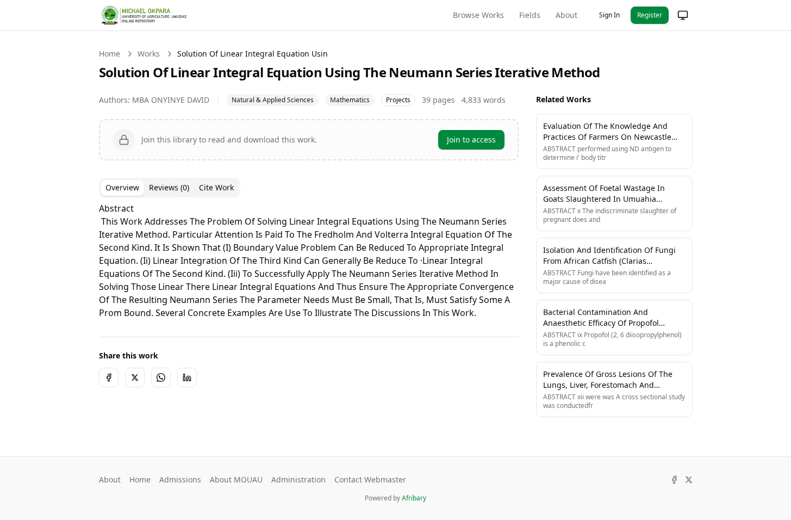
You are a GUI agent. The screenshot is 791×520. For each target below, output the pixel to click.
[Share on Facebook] (109, 377)
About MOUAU (236, 479)
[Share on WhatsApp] (161, 377)
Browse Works (478, 15)
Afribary (414, 498)
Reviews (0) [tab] (169, 187)
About (566, 15)
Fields (529, 15)
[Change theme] (683, 15)
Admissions (180, 479)
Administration (298, 479)
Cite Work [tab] (216, 187)
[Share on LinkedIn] (187, 377)
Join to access (471, 139)
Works (149, 53)
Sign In (609, 15)
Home (109, 53)
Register (649, 15)
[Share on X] (135, 377)
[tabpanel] (309, 260)
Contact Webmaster (370, 479)
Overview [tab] (122, 187)
